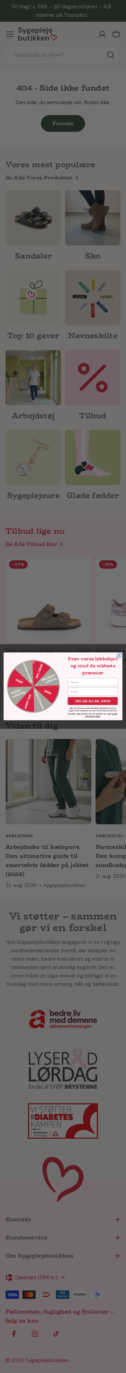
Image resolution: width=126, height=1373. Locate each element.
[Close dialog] (119, 655)
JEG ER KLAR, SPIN (93, 701)
